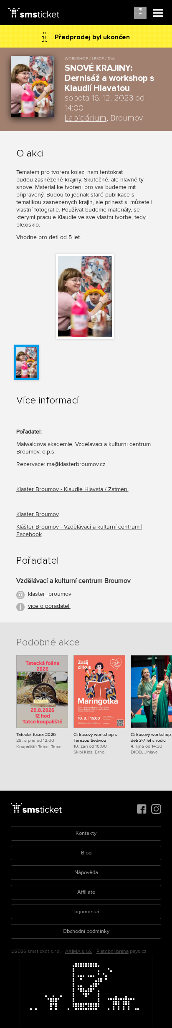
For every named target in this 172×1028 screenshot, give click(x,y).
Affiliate (86, 892)
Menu (158, 13)
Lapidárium (85, 118)
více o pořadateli (49, 606)
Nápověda (86, 872)
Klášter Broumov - (40, 489)
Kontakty (86, 833)
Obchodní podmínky (86, 931)
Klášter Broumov (37, 514)
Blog (86, 852)
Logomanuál (86, 911)
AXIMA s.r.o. (78, 951)
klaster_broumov (49, 593)
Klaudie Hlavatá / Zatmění (96, 489)
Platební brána (112, 951)
